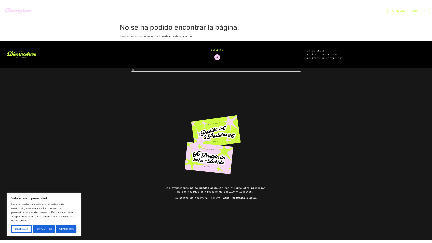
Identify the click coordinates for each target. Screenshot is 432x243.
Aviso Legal (316, 51)
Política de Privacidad (325, 58)
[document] (216, 154)
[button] (216, 69)
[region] (44, 214)
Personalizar (21, 229)
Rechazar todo (44, 229)
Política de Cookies (322, 54)
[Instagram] (217, 57)
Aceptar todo (66, 229)
